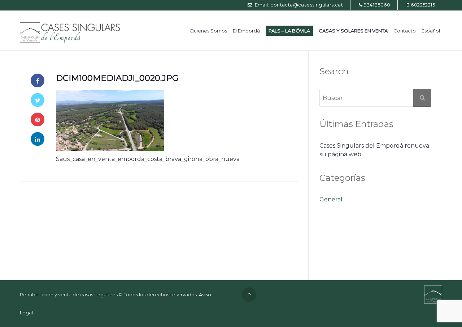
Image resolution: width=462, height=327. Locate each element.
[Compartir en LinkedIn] (37, 139)
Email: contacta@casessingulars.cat (298, 5)
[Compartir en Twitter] (37, 100)
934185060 (377, 5)
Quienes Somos (208, 31)
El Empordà (246, 31)
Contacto (404, 31)
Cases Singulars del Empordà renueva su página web (374, 150)
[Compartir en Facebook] (37, 80)
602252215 (423, 5)
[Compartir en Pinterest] (37, 119)
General (331, 199)
